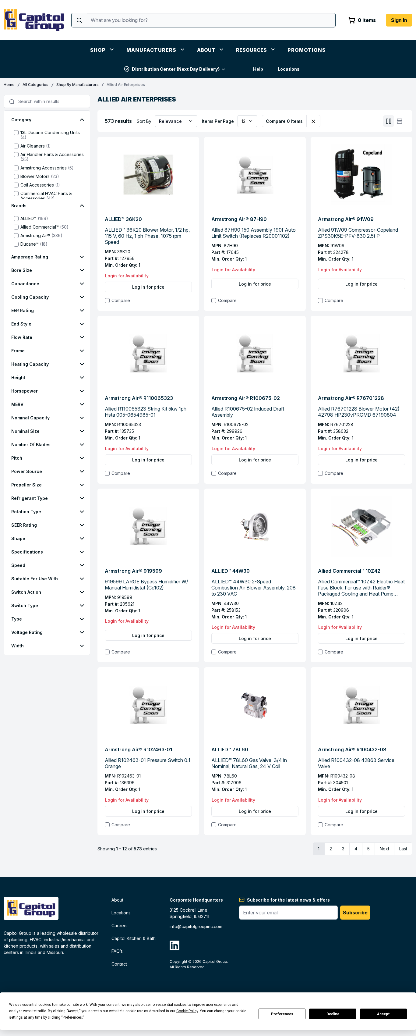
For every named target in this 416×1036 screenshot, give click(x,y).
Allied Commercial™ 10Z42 (349, 571)
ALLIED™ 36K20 (123, 219)
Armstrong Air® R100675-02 (245, 398)
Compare (120, 300)
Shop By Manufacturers (77, 84)
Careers (119, 925)
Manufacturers (151, 50)
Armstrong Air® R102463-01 (138, 749)
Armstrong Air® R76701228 (351, 398)
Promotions (306, 50)
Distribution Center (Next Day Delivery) (176, 69)
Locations (289, 69)
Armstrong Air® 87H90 (239, 219)
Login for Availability (127, 275)
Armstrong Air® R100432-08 (352, 749)
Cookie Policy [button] (187, 1011)
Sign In (399, 20)
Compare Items (284, 121)
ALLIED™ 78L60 (229, 749)
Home (9, 84)
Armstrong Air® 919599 (133, 571)
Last (403, 848)
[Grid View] (388, 121)
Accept (383, 1014)
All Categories (35, 84)
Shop (98, 50)
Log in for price (148, 287)
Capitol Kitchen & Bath (133, 938)
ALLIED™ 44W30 (230, 571)
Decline (332, 1014)
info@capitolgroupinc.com (196, 926)
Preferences (282, 1014)
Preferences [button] (72, 1017)
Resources (251, 50)
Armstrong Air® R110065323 (139, 398)
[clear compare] (313, 121)
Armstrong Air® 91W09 (346, 219)
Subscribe (355, 913)
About (206, 50)
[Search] (79, 20)
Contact (119, 964)
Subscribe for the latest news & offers (288, 899)
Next (384, 848)
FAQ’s (117, 951)
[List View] (399, 121)
